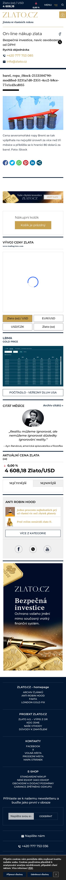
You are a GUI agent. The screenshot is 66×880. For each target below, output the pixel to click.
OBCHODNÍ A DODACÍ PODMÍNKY (33, 783)
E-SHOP (33, 771)
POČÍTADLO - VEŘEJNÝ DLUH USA (33, 392)
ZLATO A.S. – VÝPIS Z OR (33, 719)
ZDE (30, 868)
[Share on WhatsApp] (19, 162)
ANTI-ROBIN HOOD (33, 695)
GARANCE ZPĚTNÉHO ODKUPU (33, 786)
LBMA (10, 339)
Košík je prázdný (33, 225)
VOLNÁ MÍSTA (33, 753)
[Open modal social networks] (39, 162)
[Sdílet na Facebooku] (5, 162)
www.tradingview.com (13, 246)
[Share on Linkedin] (32, 162)
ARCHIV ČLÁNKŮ (33, 692)
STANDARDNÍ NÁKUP (33, 776)
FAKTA (33, 698)
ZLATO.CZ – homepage (33, 687)
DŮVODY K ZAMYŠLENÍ (33, 729)
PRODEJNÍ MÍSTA (33, 756)
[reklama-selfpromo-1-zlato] (33, 197)
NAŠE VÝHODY (33, 725)
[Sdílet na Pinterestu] (25, 162)
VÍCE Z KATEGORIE (33, 533)
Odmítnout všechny (40, 874)
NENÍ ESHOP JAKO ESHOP (33, 780)
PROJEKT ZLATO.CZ (33, 714)
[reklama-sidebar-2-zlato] (33, 616)
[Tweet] (12, 162)
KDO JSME (33, 722)
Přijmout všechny (15, 874)
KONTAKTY (33, 741)
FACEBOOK (33, 746)
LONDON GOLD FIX (33, 702)
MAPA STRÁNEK (33, 759)
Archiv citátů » (53, 405)
